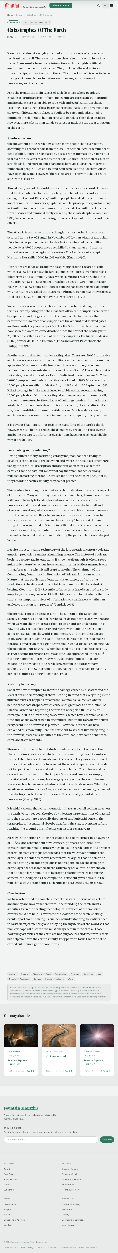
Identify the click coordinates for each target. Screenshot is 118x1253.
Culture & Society (71, 1204)
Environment (68, 1184)
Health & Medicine (71, 1189)
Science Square (70, 1169)
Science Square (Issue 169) (17, 1061)
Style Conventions (88, 1247)
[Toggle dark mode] (105, 5)
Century (13, 974)
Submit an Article (60, 5)
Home (10, 15)
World (70, 979)
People (12, 979)
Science (37, 979)
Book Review (68, 1225)
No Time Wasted (56, 1056)
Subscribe (107, 1139)
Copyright (52, 1247)
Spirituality (9, 1225)
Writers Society (68, 1247)
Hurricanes (88, 974)
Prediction (25, 979)
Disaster (25, 974)
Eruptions (75, 974)
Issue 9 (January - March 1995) (36, 22)
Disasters (37, 974)
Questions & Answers (14, 1219)
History (65, 1214)
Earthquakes (60, 974)
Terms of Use (10, 1247)
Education (67, 1209)
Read (29, 1071)
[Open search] (98, 5)
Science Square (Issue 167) (93, 1061)
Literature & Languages (74, 1219)
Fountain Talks (11, 1179)
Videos (7, 1184)
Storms (48, 979)
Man (99, 974)
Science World (69, 1174)
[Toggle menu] (111, 5)
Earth (48, 974)
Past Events (10, 1174)
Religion (7, 1209)
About (7, 1169)
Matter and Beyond (72, 1179)
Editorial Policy (26, 1247)
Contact (40, 1247)
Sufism (7, 1214)
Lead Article (10, 1204)
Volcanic (60, 979)
